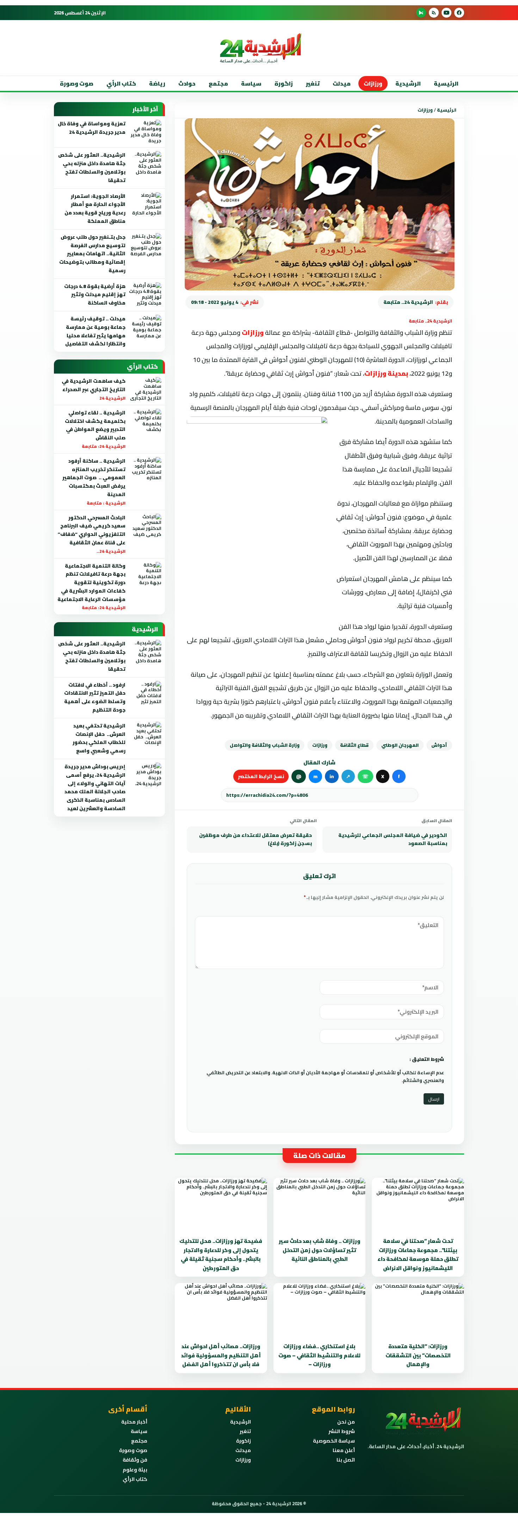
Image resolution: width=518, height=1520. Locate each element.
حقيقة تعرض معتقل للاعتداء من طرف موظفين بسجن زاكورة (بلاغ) (255, 839)
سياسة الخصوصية (334, 1440)
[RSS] (434, 13)
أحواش (439, 745)
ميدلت (342, 83)
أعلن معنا (344, 1450)
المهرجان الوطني (400, 745)
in (331, 776)
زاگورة (284, 83)
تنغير (313, 83)
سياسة (251, 83)
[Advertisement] (472, 140)
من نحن (346, 1421)
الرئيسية (446, 83)
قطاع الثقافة (354, 745)
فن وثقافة (135, 1459)
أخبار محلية (134, 1421)
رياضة (157, 83)
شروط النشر (341, 1431)
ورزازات (373, 83)
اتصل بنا (346, 1459)
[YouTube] (446, 13)
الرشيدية (408, 83)
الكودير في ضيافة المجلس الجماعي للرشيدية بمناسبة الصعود (392, 839)
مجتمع (218, 83)
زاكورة (243, 1440)
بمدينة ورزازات (386, 373)
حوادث (187, 83)
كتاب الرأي (121, 83)
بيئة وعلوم (135, 1469)
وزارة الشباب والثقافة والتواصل (265, 745)
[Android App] (421, 13)
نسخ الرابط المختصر (261, 776)
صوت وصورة (76, 83)
